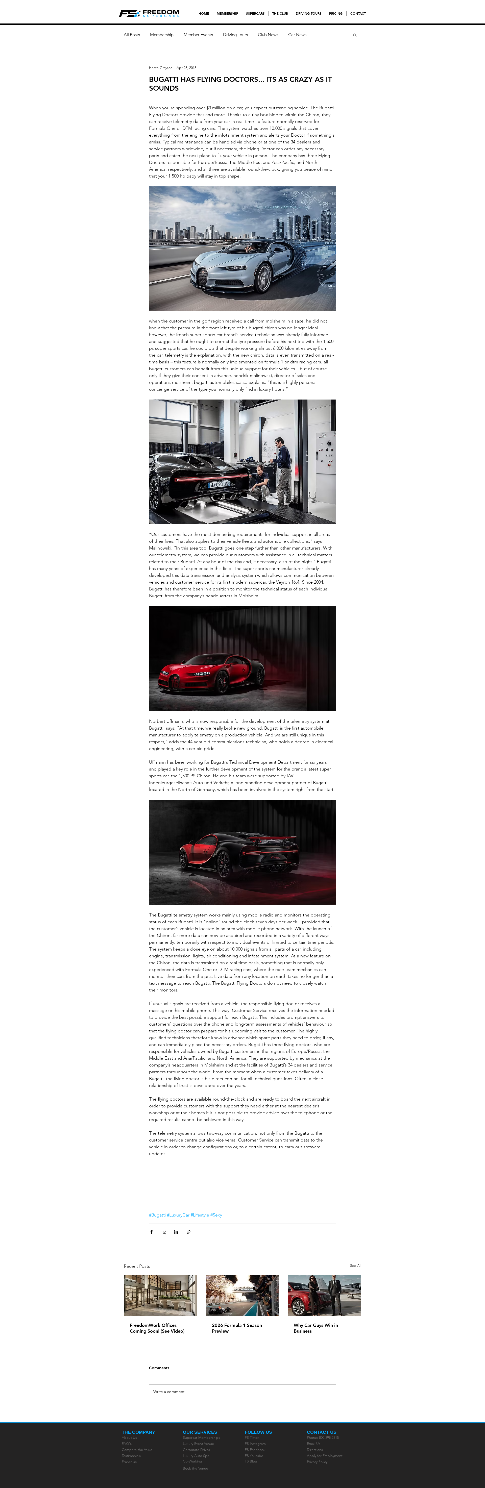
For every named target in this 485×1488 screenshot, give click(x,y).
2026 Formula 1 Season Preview (237, 1328)
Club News (268, 34)
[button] (354, 35)
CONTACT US (321, 1432)
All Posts (132, 34)
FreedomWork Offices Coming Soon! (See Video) (157, 1328)
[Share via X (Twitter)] (163, 1232)
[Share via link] (188, 1232)
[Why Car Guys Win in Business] (324, 1295)
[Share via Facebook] (151, 1232)
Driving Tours (235, 34)
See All (355, 1265)
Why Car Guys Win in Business (316, 1328)
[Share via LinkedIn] (176, 1232)
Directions (315, 1449)
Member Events (198, 34)
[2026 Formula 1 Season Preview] (242, 1295)
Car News (297, 34)
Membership (162, 34)
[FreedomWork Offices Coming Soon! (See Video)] (160, 1295)
